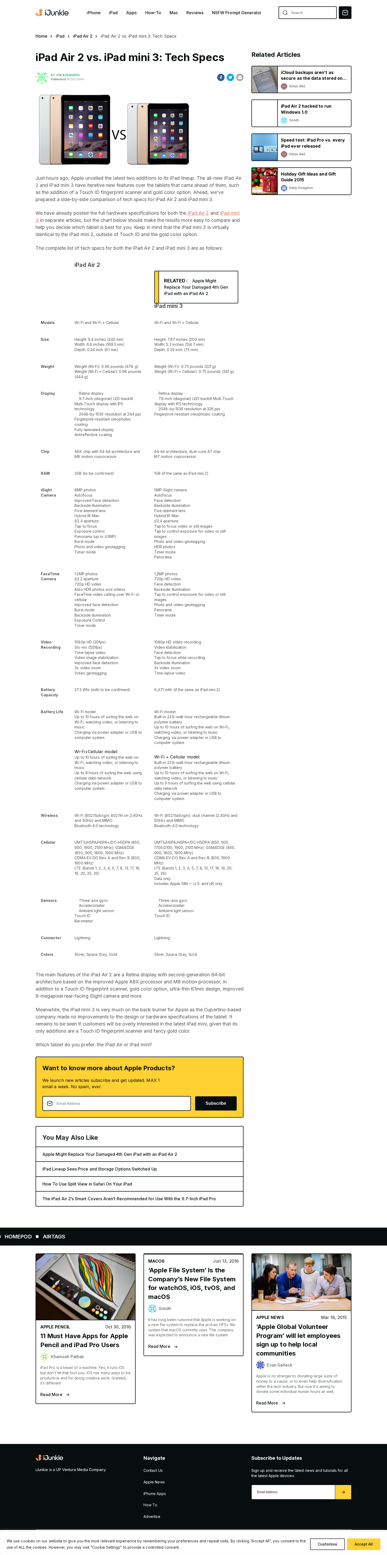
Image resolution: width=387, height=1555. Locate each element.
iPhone (93, 12)
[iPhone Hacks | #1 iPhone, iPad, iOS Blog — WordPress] (53, 12)
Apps (131, 12)
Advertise (151, 1516)
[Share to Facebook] (221, 77)
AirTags (17, 1236)
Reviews (195, 12)
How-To (153, 12)
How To (150, 1505)
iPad (113, 12)
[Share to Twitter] (230, 77)
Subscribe (216, 1103)
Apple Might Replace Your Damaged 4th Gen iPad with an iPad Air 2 (196, 287)
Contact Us (153, 1470)
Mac (174, 12)
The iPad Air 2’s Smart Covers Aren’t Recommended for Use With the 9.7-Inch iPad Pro (129, 1198)
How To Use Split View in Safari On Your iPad (87, 1184)
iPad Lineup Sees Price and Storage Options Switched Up (99, 1169)
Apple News (154, 1482)
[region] (193, 1542)
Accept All (364, 1544)
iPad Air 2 (83, 36)
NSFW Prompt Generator (237, 12)
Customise (327, 1544)
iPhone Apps (154, 1493)
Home (41, 36)
